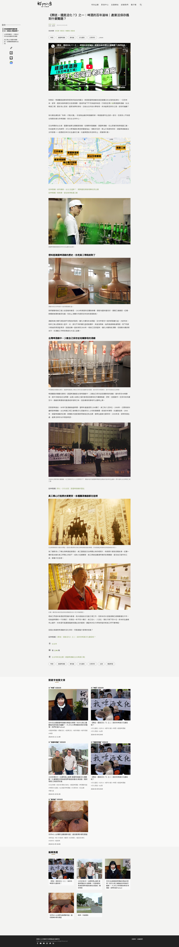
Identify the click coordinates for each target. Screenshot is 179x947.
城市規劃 (77, 730)
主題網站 (115, 5)
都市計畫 (109, 728)
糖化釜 (51, 791)
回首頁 (134, 939)
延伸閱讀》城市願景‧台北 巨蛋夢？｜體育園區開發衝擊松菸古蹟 (73, 189)
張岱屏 (57, 31)
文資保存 (92, 37)
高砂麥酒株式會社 (63, 785)
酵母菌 (72, 37)
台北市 (54, 644)
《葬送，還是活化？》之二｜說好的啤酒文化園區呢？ (109, 723)
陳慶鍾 (67, 31)
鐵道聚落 (110, 664)
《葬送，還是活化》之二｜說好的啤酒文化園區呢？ (76, 637)
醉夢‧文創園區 (83, 915)
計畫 (112, 103)
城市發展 (84, 730)
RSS (53, 943)
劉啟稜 (73, 31)
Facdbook (37, 943)
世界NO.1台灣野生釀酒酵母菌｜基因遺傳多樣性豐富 (67, 834)
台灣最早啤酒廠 (65, 788)
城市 (53, 26)
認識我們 (124, 5)
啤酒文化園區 (53, 788)
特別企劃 (95, 5)
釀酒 (66, 838)
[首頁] (44, 4)
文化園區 (82, 37)
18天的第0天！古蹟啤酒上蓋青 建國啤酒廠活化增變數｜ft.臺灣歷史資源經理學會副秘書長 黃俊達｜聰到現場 (89, 884)
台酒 (101, 664)
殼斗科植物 (59, 838)
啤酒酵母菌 (83, 785)
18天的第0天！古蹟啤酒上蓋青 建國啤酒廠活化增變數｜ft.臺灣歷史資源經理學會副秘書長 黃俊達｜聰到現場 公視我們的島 (67, 779)
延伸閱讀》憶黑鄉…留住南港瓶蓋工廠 (63, 192)
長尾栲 (58, 840)
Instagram (47, 943)
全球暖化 (72, 838)
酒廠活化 (62, 730)
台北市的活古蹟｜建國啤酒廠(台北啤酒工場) (68, 657)
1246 (56, 650)
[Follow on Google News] (11, 62)
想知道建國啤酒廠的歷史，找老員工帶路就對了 (11, 30)
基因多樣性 (80, 838)
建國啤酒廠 (61, 37)
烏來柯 (51, 840)
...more (100, 37)
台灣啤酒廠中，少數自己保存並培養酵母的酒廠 (11, 35)
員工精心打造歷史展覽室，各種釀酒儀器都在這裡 (11, 41)
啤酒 (51, 37)
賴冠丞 (62, 31)
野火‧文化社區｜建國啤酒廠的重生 (70, 488)
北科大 (101, 728)
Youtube (41, 943)
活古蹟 (82, 788)
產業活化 (69, 730)
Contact (44, 943)
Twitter (50, 943)
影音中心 (105, 5)
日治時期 (52, 785)
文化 (49, 26)
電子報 (133, 5)
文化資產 (95, 731)
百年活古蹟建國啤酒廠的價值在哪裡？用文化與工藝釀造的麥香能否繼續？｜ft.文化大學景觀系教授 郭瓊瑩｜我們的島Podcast (67, 724)
